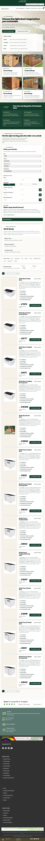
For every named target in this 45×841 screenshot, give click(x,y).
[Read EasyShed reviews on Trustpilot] (35, 4)
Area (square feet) (7, 197)
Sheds (17, 8)
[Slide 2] (21, 739)
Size (4, 153)
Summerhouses (21, 8)
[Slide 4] (26, 739)
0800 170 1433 (23, 1)
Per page (34, 266)
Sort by (23, 266)
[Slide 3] (23, 739)
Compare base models (23, 31)
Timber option (6, 163)
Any (10, 184)
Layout (5, 158)
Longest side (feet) (8, 187)
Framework (6, 168)
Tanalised (34, 184)
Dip (21, 184)
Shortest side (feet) (8, 192)
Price (4, 177)
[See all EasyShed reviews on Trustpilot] (22, 703)
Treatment (6, 182)
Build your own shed (9, 31)
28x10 (5, 155)
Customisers (27, 8)
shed (38, 828)
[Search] (41, 8)
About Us (35, 8)
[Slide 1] (19, 739)
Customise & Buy (35, 305)
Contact (39, 8)
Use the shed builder (9, 214)
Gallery (32, 8)
